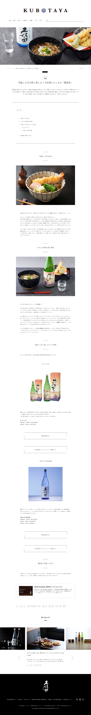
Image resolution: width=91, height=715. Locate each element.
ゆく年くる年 (26, 127)
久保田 (31, 665)
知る (10, 20)
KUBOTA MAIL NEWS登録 (39, 699)
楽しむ (19, 20)
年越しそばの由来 (25, 118)
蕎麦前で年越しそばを (26, 135)
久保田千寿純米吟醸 (31, 606)
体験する (25, 20)
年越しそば (44, 606)
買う (41, 20)
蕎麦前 (64, 606)
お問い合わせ (27, 699)
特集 (31, 20)
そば (17, 606)
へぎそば (70, 662)
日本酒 (56, 606)
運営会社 (20, 699)
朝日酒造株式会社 (11, 699)
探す (14, 20)
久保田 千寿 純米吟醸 (27, 130)
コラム (36, 20)
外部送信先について (68, 699)
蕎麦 (60, 606)
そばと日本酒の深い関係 (26, 121)
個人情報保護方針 (57, 699)
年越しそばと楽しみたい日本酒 (28, 124)
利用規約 (50, 699)
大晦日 (39, 606)
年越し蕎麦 (51, 606)
